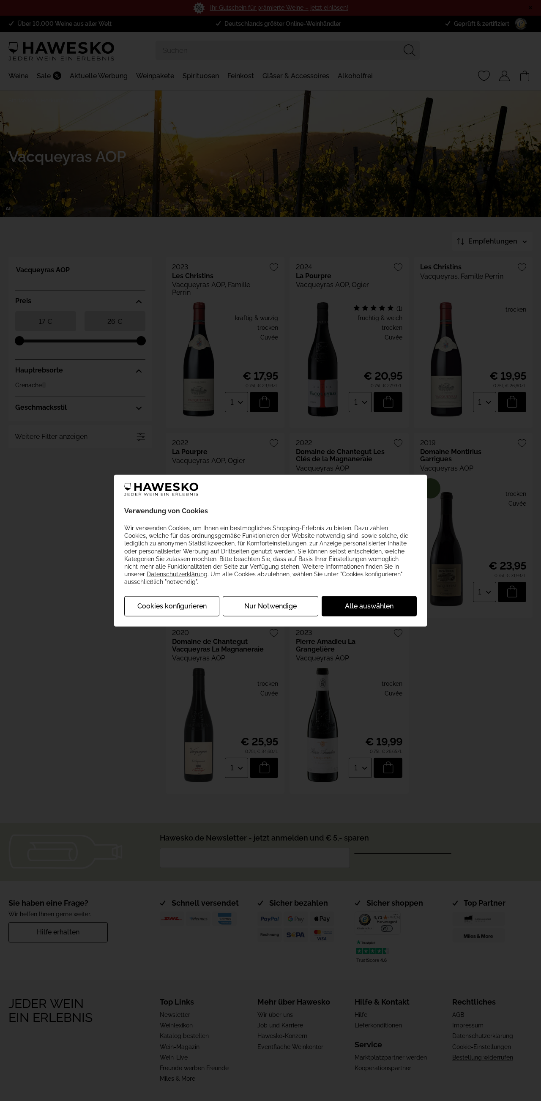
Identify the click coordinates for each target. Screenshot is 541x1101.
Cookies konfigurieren (172, 606)
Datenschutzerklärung (177, 574)
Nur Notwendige (270, 606)
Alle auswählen (369, 606)
